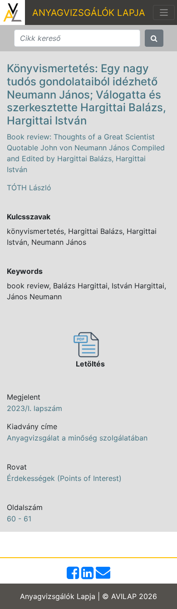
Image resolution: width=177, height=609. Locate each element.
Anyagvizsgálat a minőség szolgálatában (77, 437)
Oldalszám (25, 507)
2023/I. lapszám (34, 408)
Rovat (17, 466)
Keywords (25, 271)
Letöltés (90, 363)
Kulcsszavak (28, 216)
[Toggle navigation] (164, 12)
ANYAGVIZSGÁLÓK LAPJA (88, 12)
